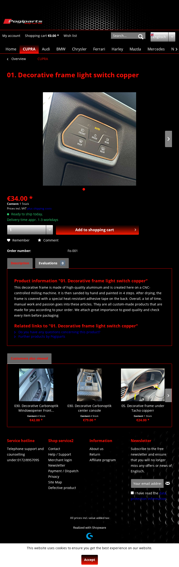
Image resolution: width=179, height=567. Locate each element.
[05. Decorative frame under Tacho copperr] (142, 385)
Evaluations (51, 263)
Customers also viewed (29, 358)
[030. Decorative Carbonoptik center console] (89, 385)
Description (20, 263)
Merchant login (60, 460)
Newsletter (56, 465)
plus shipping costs (39, 208)
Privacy (53, 476)
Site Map (55, 482)
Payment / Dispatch (63, 471)
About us (96, 449)
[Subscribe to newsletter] (168, 483)
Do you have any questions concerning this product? (58, 332)
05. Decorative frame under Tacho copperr (142, 408)
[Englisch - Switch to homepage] (22, 22)
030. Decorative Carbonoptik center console (89, 408)
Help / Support (59, 454)
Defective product (62, 487)
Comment (50, 240)
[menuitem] (11, 35)
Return (95, 454)
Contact (54, 449)
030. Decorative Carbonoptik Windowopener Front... (36, 408)
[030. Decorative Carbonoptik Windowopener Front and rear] (36, 385)
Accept (89, 559)
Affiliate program (103, 460)
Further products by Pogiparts (41, 336)
